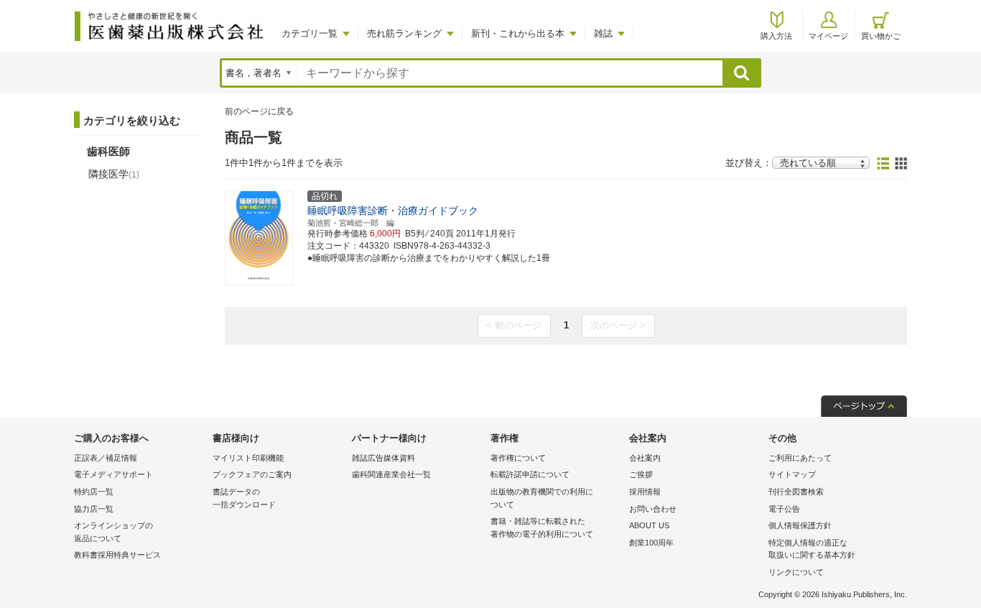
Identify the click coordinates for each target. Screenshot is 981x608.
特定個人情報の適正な (811, 549)
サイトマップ (792, 474)
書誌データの (244, 498)
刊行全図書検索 (796, 491)
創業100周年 (651, 542)
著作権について (518, 457)
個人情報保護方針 (800, 525)
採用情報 (645, 491)
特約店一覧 (93, 491)
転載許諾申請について (529, 474)
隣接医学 (113, 174)
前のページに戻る (259, 111)
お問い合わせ (653, 509)
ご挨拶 (641, 474)
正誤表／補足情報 (105, 457)
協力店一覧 (93, 509)
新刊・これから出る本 (517, 33)
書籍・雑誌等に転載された (541, 527)
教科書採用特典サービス (117, 555)
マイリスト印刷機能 (248, 457)
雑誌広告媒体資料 (383, 457)
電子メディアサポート (113, 474)
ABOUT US (649, 525)
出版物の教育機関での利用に (541, 498)
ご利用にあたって (800, 457)
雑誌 (603, 33)
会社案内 (645, 457)
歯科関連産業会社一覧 (391, 474)
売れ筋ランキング (404, 33)
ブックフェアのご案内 (252, 474)
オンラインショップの (113, 532)
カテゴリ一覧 (310, 33)
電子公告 (784, 509)
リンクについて (796, 572)
